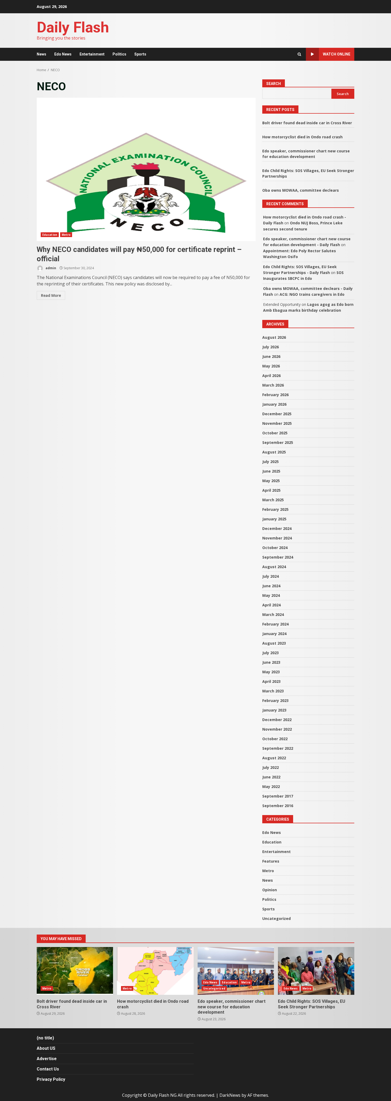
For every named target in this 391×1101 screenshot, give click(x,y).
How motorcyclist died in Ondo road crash (302, 136)
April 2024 (271, 604)
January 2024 (274, 633)
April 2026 (271, 375)
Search (273, 84)
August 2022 (274, 757)
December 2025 (277, 413)
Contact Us (48, 1069)
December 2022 (277, 719)
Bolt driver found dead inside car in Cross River (307, 122)
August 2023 (274, 643)
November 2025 (277, 423)
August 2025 (274, 452)
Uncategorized (276, 918)
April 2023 (271, 681)
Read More (51, 295)
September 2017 (277, 796)
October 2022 (275, 738)
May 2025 (271, 480)
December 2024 (277, 528)
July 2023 (270, 652)
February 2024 (275, 624)
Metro (66, 235)
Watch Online (336, 54)
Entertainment (92, 54)
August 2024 (274, 566)
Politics (119, 54)
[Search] (299, 54)
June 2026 (271, 356)
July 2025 (270, 461)
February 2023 (275, 700)
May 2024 (271, 595)
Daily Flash (73, 27)
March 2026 (273, 385)
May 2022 (271, 786)
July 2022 (270, 767)
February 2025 (275, 509)
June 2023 (271, 662)
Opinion (269, 889)
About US (46, 1048)
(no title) (45, 1037)
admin (50, 268)
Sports (140, 54)
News (41, 54)
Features (270, 861)
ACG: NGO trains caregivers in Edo (312, 294)
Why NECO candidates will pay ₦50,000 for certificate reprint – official (146, 169)
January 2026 (274, 404)
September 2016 (277, 805)
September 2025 (277, 442)
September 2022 (277, 748)
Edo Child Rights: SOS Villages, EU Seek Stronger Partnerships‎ (316, 971)
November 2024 (277, 538)
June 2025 (271, 471)
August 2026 (274, 337)
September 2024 (277, 557)
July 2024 (270, 576)
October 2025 (275, 432)
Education (49, 235)
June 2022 (271, 776)
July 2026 (270, 346)
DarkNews (229, 1095)
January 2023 (274, 710)
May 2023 (271, 671)
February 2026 (275, 394)
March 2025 (273, 499)
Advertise (47, 1058)
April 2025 (271, 490)
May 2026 (271, 366)
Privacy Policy (51, 1079)
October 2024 (275, 547)
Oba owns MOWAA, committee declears (300, 190)
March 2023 (273, 690)
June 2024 (271, 585)
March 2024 (273, 614)
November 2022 (277, 729)
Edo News (63, 54)
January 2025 (274, 518)
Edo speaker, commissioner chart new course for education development (236, 971)
